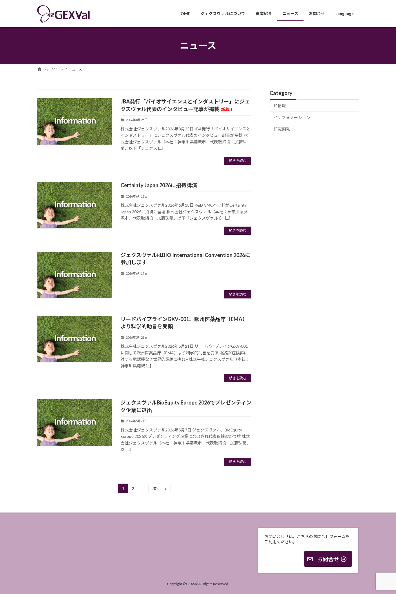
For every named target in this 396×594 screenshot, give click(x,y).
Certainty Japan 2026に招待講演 (159, 185)
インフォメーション (292, 117)
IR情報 (280, 105)
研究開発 (282, 129)
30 (154, 489)
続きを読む (237, 160)
